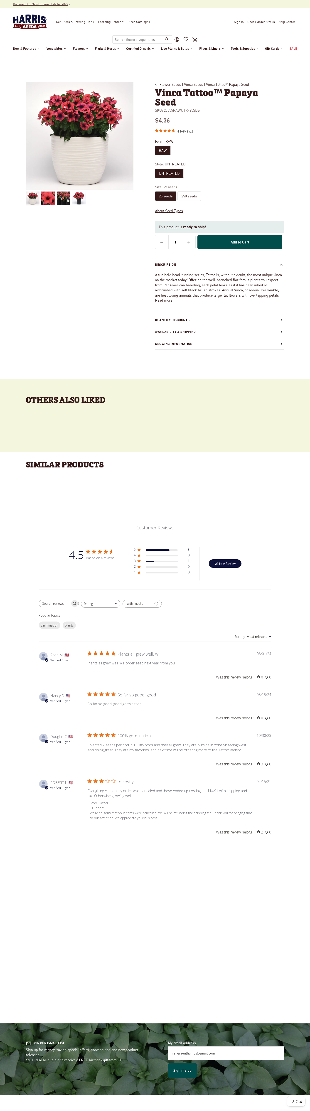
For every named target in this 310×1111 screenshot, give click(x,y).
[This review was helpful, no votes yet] (258, 677)
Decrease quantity (162, 242)
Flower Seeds (170, 84)
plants (69, 625)
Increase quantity (189, 242)
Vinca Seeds (193, 84)
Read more (163, 300)
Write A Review (225, 563)
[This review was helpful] (258, 764)
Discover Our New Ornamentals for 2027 (40, 4)
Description (165, 264)
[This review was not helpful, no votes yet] (266, 677)
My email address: (182, 1042)
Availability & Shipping (175, 331)
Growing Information (174, 344)
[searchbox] (54, 603)
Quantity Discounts (172, 320)
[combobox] (137, 39)
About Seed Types (169, 210)
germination (49, 625)
